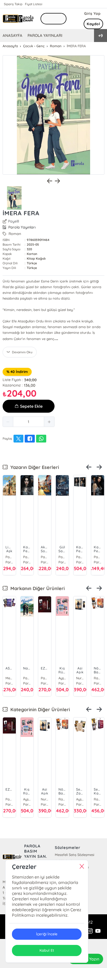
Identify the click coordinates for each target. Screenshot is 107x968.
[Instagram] (90, 931)
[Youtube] (98, 931)
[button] (8, 422)
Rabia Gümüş (98, 678)
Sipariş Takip (13, 4)
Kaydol (93, 24)
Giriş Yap (92, 13)
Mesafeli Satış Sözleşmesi (74, 855)
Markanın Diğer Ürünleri (36, 588)
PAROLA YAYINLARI (45, 35)
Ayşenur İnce (62, 678)
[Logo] (18, 19)
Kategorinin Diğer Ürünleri (39, 710)
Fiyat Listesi (33, 4)
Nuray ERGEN (80, 678)
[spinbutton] (29, 422)
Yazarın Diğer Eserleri (33, 467)
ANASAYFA (12, 35)
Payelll (13, 221)
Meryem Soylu (9, 678)
